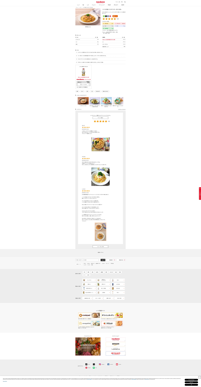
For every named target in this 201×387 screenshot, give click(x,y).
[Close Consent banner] (199, 377)
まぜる (117, 32)
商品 (83, 4)
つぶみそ (103, 263)
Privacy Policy (147, 379)
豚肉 (88, 272)
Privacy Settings (191, 379)
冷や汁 (85, 263)
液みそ (82, 91)
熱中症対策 (98, 91)
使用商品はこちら (88, 26)
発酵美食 (109, 4)
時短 (92, 264)
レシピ (88, 4)
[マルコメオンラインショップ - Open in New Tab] (83, 78)
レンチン (85, 264)
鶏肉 (92, 272)
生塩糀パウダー (98, 263)
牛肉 (84, 272)
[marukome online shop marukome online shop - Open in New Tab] (116, 339)
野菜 (109, 33)
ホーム (77, 7)
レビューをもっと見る (100, 246)
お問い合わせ (116, 4)
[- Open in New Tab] (122, 2)
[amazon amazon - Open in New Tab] (116, 344)
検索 (125, 2)
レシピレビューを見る (105, 21)
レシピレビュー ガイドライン (122, 109)
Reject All (191, 382)
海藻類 (102, 272)
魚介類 (106, 33)
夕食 (92, 91)
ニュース (78, 4)
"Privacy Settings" (89, 379)
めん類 (107, 32)
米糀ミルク (92, 263)
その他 (88, 274)
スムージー (107, 263)
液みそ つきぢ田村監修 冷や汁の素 (109, 39)
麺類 (77, 91)
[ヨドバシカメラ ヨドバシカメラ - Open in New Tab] (116, 353)
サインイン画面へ (100, 117)
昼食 (87, 91)
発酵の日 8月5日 (105, 91)
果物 (120, 272)
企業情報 (122, 4)
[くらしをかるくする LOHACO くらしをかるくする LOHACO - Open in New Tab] (116, 349)
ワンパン (89, 264)
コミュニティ (94, 4)
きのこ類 (111, 272)
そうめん (88, 263)
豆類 (116, 272)
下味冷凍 (112, 263)
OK (191, 384)
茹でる (114, 32)
